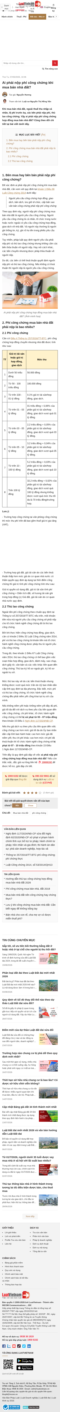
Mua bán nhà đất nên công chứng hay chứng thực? (31, 897)
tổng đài (23, 779)
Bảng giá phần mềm (14, 1263)
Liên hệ (8, 1244)
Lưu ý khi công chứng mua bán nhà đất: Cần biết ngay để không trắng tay (31, 906)
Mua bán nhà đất (20, 813)
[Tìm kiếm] (55, 63)
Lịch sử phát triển (12, 1236)
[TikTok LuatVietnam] (19, 1346)
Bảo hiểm (52, 17)
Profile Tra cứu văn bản (15, 1240)
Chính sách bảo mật (14, 1274)
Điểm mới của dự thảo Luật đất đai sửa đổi (27, 1030)
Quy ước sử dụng (12, 1270)
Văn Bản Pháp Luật (10, 1398)
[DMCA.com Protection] (31, 1408)
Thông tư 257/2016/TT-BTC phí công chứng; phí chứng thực (30, 856)
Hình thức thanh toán (14, 1266)
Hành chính (7, 17)
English (46, 7)
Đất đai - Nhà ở (37, 17)
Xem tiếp (30, 1216)
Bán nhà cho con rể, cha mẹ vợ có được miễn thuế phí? (28, 916)
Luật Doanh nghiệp (29, 1398)
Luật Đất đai (45, 1398)
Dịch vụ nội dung (40, 1247)
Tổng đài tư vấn (40, 1251)
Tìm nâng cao (51, 69)
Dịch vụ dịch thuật (40, 1244)
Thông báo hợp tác (13, 1284)
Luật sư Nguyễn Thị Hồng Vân (36, 101)
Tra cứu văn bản (40, 1232)
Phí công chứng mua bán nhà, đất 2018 (28, 888)
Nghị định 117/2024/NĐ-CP (39, 721)
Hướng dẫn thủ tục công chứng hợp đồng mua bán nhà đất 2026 (29, 880)
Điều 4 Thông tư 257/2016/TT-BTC (28, 338)
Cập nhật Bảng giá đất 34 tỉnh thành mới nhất (29, 1107)
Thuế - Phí (21, 17)
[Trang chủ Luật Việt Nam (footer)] (30, 1295)
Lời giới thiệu (10, 1232)
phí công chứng (39, 813)
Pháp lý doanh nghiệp (42, 1240)
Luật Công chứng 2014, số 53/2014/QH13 (29, 864)
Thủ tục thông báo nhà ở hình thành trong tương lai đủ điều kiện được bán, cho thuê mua (27, 1187)
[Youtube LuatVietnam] (14, 1346)
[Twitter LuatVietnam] (24, 1346)
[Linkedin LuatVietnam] (29, 1346)
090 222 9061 (42, 776)
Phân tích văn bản (41, 1236)
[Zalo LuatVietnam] (9, 1346)
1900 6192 (13, 776)
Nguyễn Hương (24, 95)
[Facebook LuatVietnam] (4, 1346)
